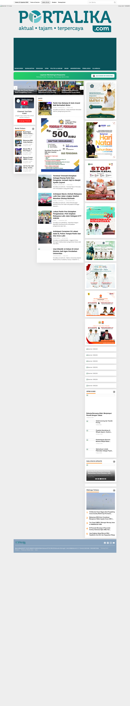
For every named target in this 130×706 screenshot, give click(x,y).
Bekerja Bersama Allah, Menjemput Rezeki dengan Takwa (99, 414)
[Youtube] (113, 543)
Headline (55, 107)
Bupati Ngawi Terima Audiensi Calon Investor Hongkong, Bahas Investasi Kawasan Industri (28, 133)
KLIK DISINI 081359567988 (103, 76)
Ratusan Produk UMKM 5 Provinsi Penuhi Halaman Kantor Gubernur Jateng (28, 158)
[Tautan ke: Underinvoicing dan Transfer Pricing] (90, 424)
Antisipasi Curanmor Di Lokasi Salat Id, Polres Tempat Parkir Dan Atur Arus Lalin (67, 233)
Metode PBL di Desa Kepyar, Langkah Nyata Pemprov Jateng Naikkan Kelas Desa (28, 150)
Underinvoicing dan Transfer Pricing (104, 421)
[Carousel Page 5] (105, 478)
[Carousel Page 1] (96, 478)
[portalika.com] (65, 21)
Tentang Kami (104, 548)
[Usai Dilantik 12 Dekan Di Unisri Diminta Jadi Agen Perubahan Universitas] (79, 259)
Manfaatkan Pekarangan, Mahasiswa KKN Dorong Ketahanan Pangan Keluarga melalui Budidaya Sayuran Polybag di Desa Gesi (24, 91)
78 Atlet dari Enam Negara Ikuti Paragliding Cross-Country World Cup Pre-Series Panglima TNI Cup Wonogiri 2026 (102, 513)
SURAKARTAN (61, 107)
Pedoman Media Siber (27, 550)
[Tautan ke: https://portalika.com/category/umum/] (33, 129)
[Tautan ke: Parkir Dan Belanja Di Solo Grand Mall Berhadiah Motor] (45, 108)
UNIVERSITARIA (57, 255)
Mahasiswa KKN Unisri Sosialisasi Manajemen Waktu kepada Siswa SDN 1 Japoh (100, 518)
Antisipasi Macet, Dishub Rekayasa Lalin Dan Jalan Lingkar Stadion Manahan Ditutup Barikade (67, 196)
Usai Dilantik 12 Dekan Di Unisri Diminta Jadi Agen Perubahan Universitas (66, 251)
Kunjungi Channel (24, 121)
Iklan (36, 550)
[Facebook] (105, 543)
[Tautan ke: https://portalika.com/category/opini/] (114, 392)
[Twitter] (108, 543)
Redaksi (17, 550)
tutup (10, 6)
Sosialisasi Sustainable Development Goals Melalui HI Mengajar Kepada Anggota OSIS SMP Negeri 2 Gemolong (48, 91)
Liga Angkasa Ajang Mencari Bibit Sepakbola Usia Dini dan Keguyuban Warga (102, 534)
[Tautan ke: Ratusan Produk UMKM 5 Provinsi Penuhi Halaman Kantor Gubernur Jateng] (18, 160)
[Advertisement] (65, 52)
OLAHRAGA (60, 200)
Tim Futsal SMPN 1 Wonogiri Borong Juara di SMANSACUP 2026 (102, 523)
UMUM (54, 220)
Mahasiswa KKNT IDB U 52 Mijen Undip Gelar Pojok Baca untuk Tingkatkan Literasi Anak (71, 91)
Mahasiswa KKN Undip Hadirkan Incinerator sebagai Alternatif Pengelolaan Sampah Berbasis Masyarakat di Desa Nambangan (28, 141)
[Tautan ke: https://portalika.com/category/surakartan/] (114, 461)
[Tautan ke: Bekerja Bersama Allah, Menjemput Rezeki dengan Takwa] (100, 402)
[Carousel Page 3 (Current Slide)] (101, 478)
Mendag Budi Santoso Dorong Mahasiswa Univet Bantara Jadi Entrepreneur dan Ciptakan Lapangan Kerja (99, 472)
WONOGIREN (56, 238)
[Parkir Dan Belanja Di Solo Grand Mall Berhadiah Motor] (71, 111)
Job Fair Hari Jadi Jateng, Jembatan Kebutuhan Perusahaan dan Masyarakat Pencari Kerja (28, 167)
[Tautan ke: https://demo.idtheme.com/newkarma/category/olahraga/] (114, 490)
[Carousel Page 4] (103, 478)
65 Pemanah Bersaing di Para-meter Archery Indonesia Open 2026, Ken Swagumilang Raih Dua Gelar (99, 529)
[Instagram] (111, 543)
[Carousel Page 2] (98, 478)
